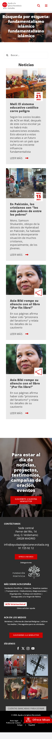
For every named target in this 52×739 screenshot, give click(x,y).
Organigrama (15, 594)
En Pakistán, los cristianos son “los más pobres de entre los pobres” (26, 209)
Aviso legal (14, 721)
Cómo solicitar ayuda (26, 608)
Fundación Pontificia (13, 588)
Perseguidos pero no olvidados (31, 624)
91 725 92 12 (26, 548)
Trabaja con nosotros (32, 594)
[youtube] (32, 648)
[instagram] (28, 648)
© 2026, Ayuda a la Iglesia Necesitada (26, 715)
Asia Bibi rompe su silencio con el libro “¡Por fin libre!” (25, 304)
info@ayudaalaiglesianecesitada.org (26, 544)
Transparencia (12, 591)
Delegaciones (26, 562)
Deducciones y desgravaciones (33, 591)
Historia (27, 588)
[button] (39, 5)
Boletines (9, 621)
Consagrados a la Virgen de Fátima (26, 596)
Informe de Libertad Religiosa (26, 621)
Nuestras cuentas (40, 588)
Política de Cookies (13, 723)
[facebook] (18, 648)
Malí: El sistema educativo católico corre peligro (24, 107)
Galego (20, 725)
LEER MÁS (16, 158)
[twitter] (23, 648)
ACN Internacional (15, 604)
